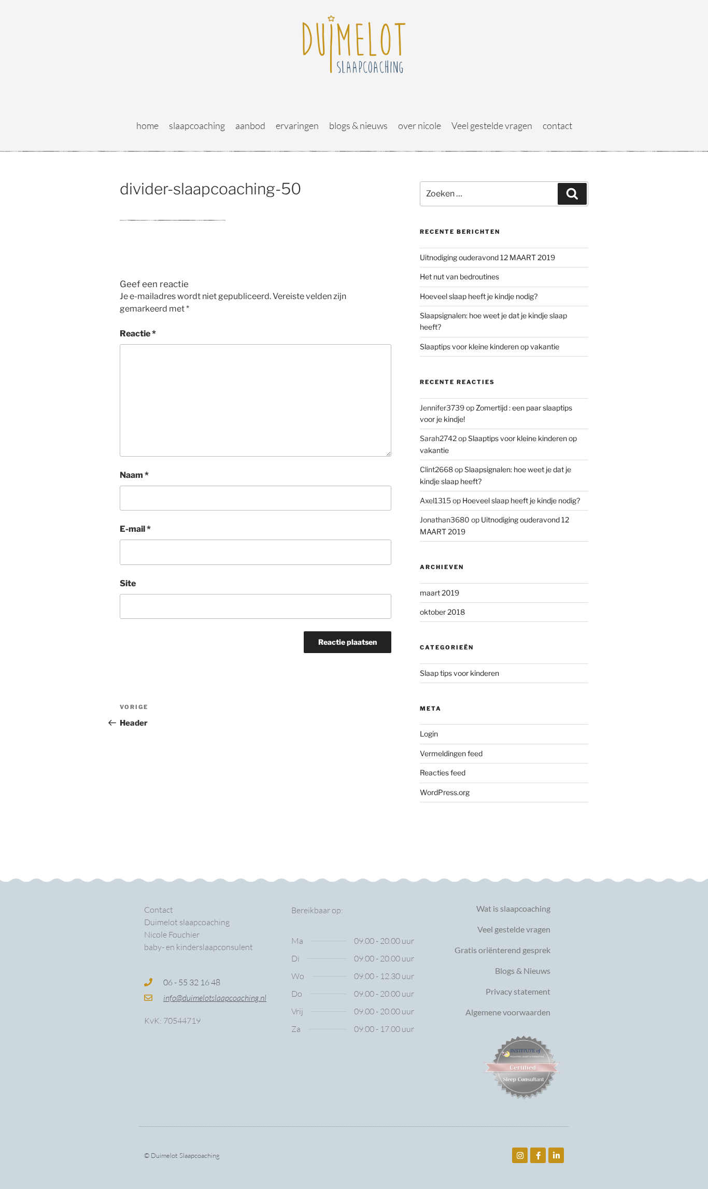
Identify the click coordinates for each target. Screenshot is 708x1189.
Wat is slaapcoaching (513, 908)
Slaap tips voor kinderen (459, 673)
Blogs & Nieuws (522, 970)
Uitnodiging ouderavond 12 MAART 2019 (487, 257)
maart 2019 (439, 592)
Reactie (138, 333)
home (147, 125)
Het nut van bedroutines (459, 276)
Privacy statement (518, 991)
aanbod (250, 125)
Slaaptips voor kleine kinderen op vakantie (489, 346)
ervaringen (297, 125)
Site (128, 583)
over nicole (419, 125)
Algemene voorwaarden (507, 1012)
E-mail (135, 529)
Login (429, 733)
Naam (134, 475)
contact (557, 125)
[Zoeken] (572, 194)
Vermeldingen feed (451, 753)
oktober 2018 (442, 611)
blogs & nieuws (358, 125)
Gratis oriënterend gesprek (502, 950)
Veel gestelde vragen (491, 125)
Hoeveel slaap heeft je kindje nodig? (478, 296)
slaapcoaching (197, 125)
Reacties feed (442, 772)
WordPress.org (445, 792)
